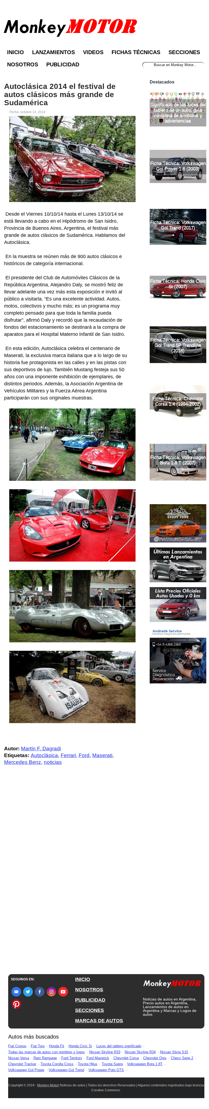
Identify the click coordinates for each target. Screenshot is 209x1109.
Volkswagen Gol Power (26, 1070)
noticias (53, 762)
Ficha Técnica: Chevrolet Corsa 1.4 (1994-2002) (177, 401)
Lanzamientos (53, 52)
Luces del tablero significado (118, 1046)
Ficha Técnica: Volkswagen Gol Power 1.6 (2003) (178, 166)
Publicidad (62, 64)
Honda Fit (56, 1046)
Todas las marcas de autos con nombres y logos (46, 1052)
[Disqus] (70, 879)
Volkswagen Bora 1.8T (144, 1064)
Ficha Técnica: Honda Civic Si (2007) (178, 283)
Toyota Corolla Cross (57, 1064)
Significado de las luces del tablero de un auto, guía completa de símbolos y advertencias (178, 112)
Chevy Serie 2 (182, 1058)
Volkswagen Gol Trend (66, 1070)
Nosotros (22, 64)
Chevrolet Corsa (126, 1058)
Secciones (184, 52)
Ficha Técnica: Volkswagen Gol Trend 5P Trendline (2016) (178, 345)
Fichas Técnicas (136, 52)
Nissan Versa (18, 1058)
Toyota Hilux (87, 1064)
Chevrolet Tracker (22, 1064)
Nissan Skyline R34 (140, 1052)
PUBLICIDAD (90, 1000)
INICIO (82, 979)
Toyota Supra (112, 1064)
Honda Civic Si (80, 1046)
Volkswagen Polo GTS (106, 1070)
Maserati (102, 755)
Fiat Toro (38, 1046)
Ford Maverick (98, 1058)
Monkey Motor (47, 1085)
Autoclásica (44, 755)
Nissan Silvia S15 (174, 1052)
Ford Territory (71, 1058)
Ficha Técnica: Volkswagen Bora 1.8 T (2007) (178, 460)
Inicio (15, 52)
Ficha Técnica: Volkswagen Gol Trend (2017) (178, 225)
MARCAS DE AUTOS (99, 1020)
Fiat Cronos (17, 1046)
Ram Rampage (45, 1058)
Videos (93, 52)
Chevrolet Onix (155, 1058)
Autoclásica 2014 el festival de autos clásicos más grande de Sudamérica (60, 94)
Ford (84, 755)
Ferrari (68, 755)
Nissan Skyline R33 (104, 1052)
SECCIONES (89, 1010)
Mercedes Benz (22, 762)
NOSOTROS (89, 989)
